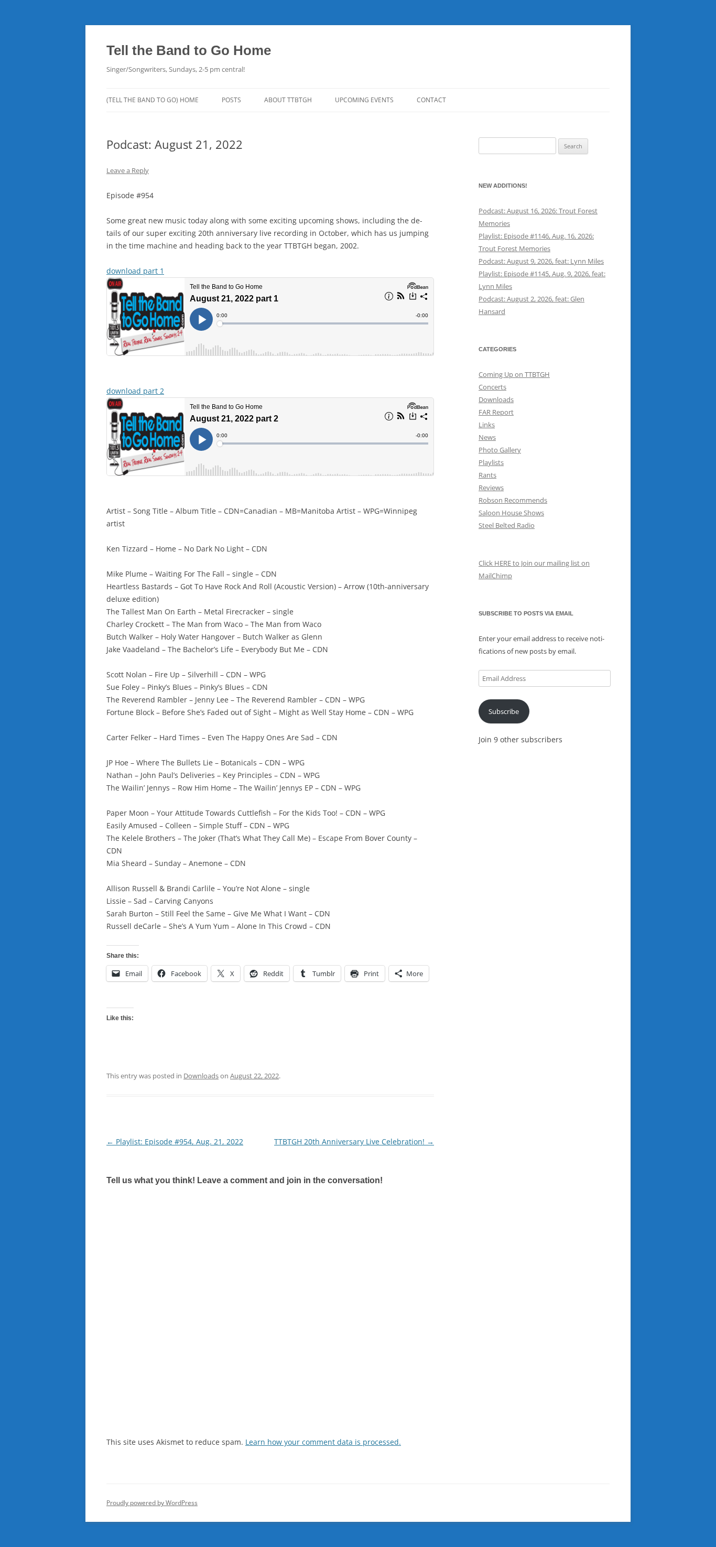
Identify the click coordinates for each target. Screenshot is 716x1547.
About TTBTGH (288, 99)
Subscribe (504, 711)
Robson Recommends (513, 500)
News (487, 437)
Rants (487, 475)
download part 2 (135, 391)
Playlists (491, 462)
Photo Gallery (500, 450)
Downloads (201, 1075)
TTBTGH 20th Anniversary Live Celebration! (354, 1141)
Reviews (491, 487)
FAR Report (496, 412)
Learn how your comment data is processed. (323, 1442)
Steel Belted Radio (507, 525)
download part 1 (135, 271)
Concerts (492, 387)
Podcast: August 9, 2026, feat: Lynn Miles (541, 261)
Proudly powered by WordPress (152, 1502)
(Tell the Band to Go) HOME (152, 99)
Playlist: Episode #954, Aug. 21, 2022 (174, 1141)
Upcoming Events (364, 99)
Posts (231, 99)
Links (487, 424)
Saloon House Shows (511, 512)
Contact (431, 99)
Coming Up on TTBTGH (514, 374)
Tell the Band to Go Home (188, 50)
